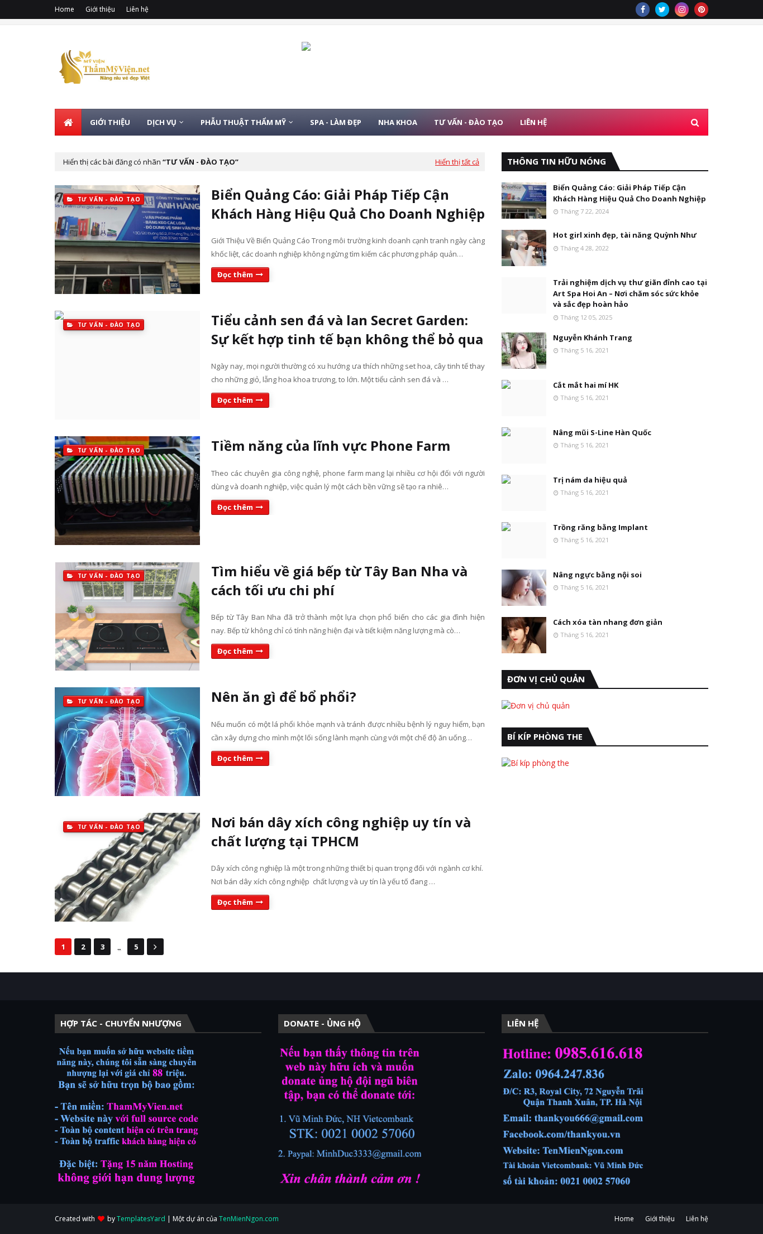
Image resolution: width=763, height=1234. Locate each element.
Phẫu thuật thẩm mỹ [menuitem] (243, 122)
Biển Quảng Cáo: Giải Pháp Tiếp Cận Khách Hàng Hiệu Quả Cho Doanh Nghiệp (348, 204)
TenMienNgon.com (249, 1218)
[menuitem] (68, 122)
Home (64, 9)
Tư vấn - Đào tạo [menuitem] (468, 122)
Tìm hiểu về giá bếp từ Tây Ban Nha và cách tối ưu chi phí (339, 580)
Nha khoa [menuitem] (397, 122)
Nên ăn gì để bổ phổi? (283, 696)
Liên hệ (137, 9)
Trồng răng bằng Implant (600, 527)
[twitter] (662, 9)
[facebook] (643, 9)
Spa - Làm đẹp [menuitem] (335, 122)
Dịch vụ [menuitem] (162, 122)
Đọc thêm (235, 274)
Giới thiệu (100, 9)
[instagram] (682, 9)
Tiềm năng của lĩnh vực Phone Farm (330, 445)
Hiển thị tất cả (457, 162)
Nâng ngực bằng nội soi (597, 575)
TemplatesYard (141, 1218)
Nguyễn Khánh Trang (592, 337)
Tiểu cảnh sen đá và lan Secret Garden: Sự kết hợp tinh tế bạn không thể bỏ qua (347, 329)
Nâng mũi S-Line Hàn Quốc (602, 432)
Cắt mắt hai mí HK (585, 385)
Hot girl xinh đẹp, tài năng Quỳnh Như (625, 235)
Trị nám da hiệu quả (590, 480)
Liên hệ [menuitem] (533, 122)
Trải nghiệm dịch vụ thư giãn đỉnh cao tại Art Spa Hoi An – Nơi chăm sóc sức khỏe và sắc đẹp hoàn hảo (630, 293)
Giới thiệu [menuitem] (110, 122)
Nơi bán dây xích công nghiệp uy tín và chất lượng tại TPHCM (341, 831)
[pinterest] (701, 9)
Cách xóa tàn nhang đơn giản (607, 622)
